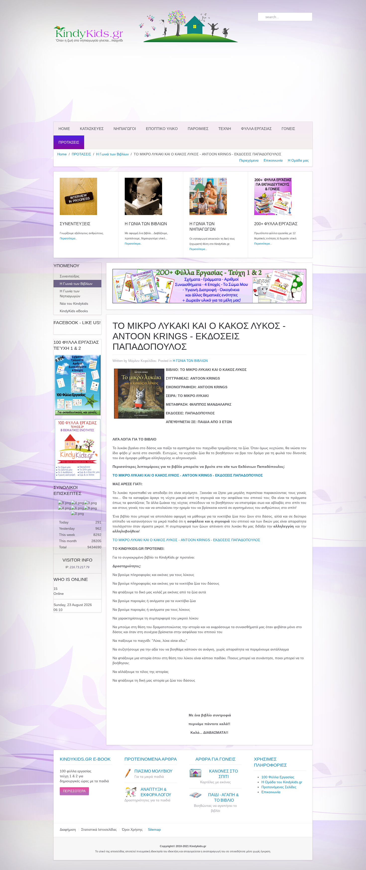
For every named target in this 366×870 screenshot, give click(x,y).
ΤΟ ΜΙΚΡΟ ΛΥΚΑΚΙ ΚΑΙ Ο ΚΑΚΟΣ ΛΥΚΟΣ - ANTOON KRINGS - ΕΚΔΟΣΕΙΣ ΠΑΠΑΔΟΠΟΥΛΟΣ (186, 540)
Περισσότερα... (198, 249)
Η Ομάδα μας (298, 160)
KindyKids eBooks (74, 311)
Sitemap (154, 829)
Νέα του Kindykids (74, 303)
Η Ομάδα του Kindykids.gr (281, 782)
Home (64, 129)
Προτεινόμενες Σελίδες (278, 787)
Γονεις (288, 129)
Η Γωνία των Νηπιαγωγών (70, 293)
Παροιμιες (198, 129)
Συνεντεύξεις (69, 276)
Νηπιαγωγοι (125, 129)
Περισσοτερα (74, 791)
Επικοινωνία (273, 160)
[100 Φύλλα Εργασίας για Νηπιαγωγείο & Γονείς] (77, 385)
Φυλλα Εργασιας (256, 129)
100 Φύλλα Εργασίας (277, 777)
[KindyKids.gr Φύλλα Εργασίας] (209, 286)
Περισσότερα (67, 238)
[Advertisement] (183, 82)
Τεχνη (224, 129)
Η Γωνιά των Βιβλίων (112, 154)
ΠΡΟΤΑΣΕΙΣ (69, 142)
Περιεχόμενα (248, 160)
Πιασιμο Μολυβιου (153, 771)
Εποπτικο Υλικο (162, 129)
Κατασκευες (92, 129)
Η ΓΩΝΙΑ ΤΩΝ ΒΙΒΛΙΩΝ (190, 361)
